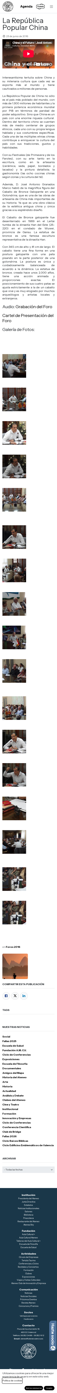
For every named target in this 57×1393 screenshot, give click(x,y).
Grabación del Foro (34, 306)
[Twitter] (15, 996)
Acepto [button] (49, 1388)
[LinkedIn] (24, 996)
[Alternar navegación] (51, 6)
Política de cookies (12, 1380)
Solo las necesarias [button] (34, 1388)
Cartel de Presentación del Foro (28, 318)
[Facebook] (6, 996)
